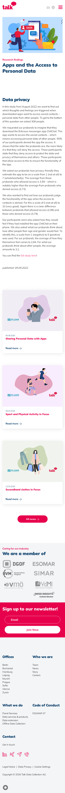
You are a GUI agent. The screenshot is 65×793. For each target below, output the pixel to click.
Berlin (5, 664)
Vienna (6, 688)
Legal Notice (8, 766)
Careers (36, 675)
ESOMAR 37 (39, 713)
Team (35, 664)
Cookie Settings (42, 766)
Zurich (5, 692)
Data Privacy (24, 766)
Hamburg (7, 671)
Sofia (5, 685)
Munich (6, 678)
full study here (28, 255)
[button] (5, 787)
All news (31, 519)
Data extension (10, 720)
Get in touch (8, 744)
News (35, 668)
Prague (6, 682)
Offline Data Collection (13, 723)
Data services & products (15, 716)
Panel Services (9, 713)
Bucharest (7, 668)
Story (35, 671)
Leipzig (6, 675)
